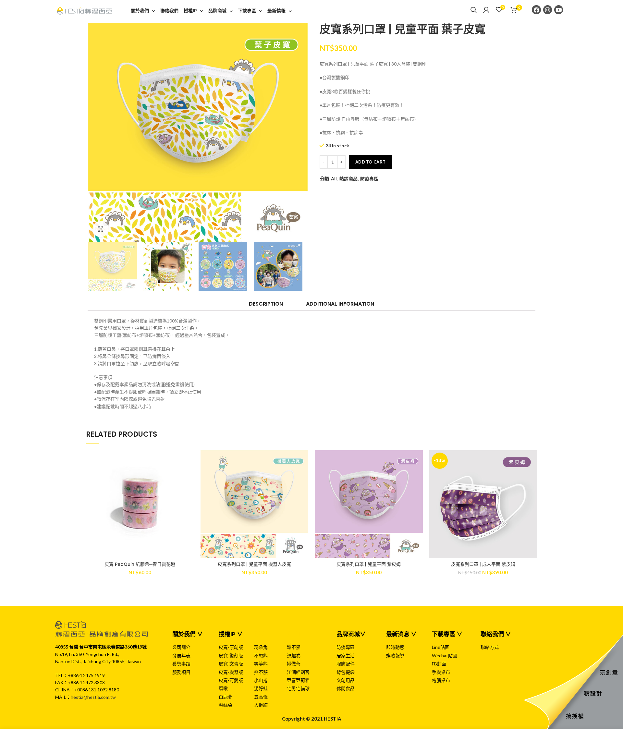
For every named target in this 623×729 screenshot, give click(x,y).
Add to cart (370, 161)
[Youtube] (558, 9)
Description (266, 304)
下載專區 (247, 10)
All (334, 178)
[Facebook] (536, 9)
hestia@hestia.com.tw (93, 697)
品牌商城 (217, 10)
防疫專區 (369, 178)
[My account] (486, 9)
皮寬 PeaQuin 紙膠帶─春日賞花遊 (139, 564)
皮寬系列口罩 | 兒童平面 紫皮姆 (368, 564)
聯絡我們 (169, 10)
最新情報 (276, 10)
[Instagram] (547, 9)
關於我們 (140, 10)
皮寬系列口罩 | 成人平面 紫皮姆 (483, 564)
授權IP (190, 10)
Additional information (340, 304)
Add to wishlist (189, 461)
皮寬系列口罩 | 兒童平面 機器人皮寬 (254, 564)
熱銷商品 (348, 178)
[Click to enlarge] (100, 229)
